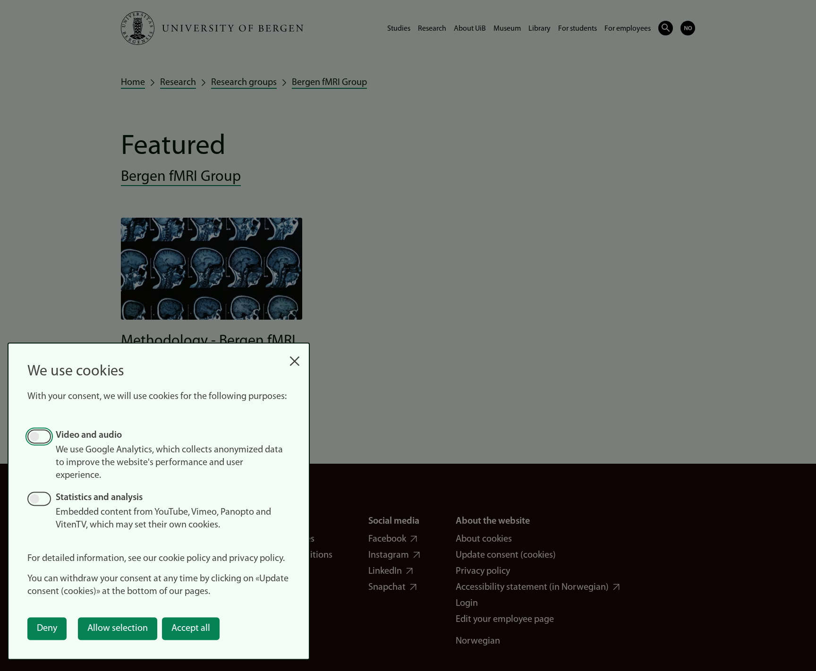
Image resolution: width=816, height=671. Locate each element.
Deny (47, 628)
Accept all (190, 628)
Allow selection (117, 628)
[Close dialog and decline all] (295, 356)
